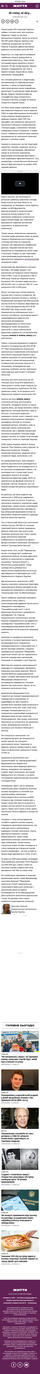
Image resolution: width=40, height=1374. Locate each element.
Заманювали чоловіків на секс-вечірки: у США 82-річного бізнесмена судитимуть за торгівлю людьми (17, 1137)
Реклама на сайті (9, 1298)
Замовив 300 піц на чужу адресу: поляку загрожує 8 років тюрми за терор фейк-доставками (19, 1259)
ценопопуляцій (32, 259)
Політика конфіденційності (27, 1298)
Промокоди (32, 1303)
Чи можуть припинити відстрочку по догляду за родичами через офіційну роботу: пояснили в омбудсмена (19, 1219)
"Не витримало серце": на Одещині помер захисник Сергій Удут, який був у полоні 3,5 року (19, 1059)
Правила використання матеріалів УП (20, 1300)
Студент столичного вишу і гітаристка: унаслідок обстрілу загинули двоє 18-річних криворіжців (17, 1178)
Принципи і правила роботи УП (15, 1303)
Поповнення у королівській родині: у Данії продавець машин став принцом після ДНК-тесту (19, 1098)
